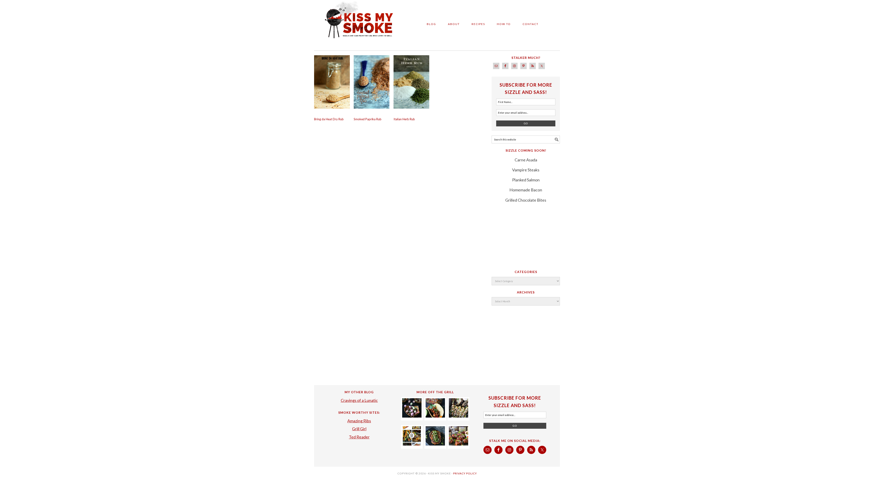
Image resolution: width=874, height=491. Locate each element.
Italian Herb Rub (404, 119)
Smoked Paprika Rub (367, 119)
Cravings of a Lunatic (359, 400)
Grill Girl (359, 428)
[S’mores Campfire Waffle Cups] (412, 415)
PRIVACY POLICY (465, 473)
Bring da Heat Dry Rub (329, 119)
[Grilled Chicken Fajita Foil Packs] (435, 415)
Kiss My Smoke (355, 23)
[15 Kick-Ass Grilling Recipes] (412, 443)
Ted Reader (359, 436)
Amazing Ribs (359, 420)
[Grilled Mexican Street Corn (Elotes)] (458, 415)
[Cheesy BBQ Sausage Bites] (458, 443)
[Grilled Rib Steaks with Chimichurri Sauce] (435, 443)
